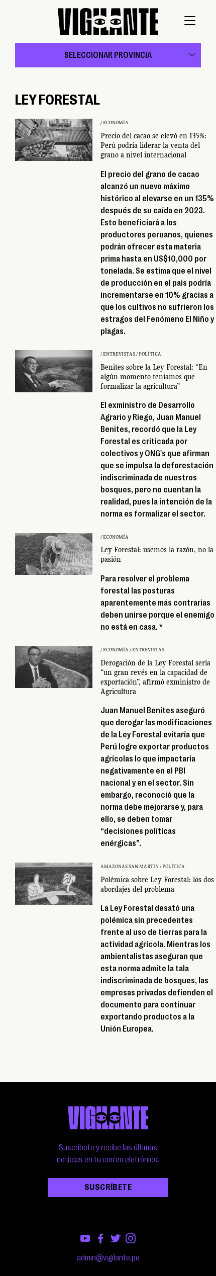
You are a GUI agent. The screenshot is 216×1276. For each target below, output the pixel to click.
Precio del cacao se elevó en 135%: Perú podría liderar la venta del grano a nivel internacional (153, 145)
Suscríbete (108, 1187)
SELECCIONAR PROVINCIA (108, 55)
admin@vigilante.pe (108, 1257)
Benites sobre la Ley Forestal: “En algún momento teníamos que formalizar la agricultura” (153, 377)
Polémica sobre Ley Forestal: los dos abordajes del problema (157, 884)
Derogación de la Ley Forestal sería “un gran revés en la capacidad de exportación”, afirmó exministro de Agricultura (155, 677)
